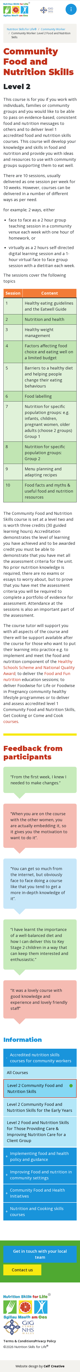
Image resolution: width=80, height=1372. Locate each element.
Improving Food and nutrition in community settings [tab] (41, 1174)
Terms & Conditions (19, 1341)
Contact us (22, 1269)
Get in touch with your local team (40, 1254)
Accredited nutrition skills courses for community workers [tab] (40, 1057)
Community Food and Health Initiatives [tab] (37, 1193)
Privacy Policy (45, 1341)
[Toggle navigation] (71, 9)
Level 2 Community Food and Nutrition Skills (35, 1088)
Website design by (40, 1366)
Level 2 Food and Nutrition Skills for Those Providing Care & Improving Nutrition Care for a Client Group (38, 1131)
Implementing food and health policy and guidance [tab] (39, 1156)
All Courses (17, 1072)
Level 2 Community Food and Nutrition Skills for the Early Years (39, 1107)
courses (10, 721)
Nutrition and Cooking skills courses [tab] (37, 1211)
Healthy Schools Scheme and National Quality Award (39, 667)
